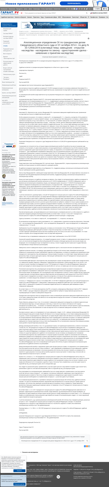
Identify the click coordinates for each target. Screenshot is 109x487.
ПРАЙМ (5, 46)
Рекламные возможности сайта (82, 473)
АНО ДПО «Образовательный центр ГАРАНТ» (7, 102)
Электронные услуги (9, 74)
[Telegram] (89, 446)
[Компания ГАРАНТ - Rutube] (87, 9)
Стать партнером (46, 9)
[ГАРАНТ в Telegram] (79, 9)
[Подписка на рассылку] (67, 9)
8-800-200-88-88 (78, 465)
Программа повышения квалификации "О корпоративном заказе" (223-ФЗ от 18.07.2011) (8, 185)
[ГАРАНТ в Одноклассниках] (84, 9)
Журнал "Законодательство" (9, 57)
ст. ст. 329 (38, 408)
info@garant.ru (47, 481)
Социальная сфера (51, 17)
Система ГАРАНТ (8, 33)
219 (56, 153)
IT (88, 17)
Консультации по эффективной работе (8, 63)
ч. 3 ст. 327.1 (32, 390)
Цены (25, 9)
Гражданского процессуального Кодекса (41, 401)
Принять (19, 471)
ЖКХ (59, 17)
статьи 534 (67, 236)
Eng (106, 8)
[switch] (22, 13)
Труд (42, 17)
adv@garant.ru (101, 472)
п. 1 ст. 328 (32, 408)
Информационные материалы (7, 89)
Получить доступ (19, 484)
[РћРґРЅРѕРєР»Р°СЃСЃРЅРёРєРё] (87, 446)
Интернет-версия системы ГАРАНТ (8, 37)
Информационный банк (9, 85)
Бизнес (29, 17)
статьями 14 (64, 186)
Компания (4, 9)
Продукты (19, 9)
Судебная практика (7, 17)
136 (58, 153)
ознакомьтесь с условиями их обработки (11, 468)
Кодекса (81, 282)
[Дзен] (74, 9)
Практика (36, 17)
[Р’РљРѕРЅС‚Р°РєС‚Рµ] (85, 446)
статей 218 (51, 153)
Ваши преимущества (8, 82)
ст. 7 (26, 281)
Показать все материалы (30, 452)
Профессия (94, 17)
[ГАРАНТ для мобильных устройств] (69, 9)
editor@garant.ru (98, 469)
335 (42, 408)
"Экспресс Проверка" (6, 78)
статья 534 (79, 274)
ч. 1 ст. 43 (34, 356)
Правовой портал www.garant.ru (8, 49)
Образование (66, 17)
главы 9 (55, 157)
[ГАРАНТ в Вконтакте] (72, 9)
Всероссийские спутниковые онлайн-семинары (8, 69)
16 (70, 186)
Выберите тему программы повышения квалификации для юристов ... (7, 203)
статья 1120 (47, 264)
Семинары (36, 9)
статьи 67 (65, 256)
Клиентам (57, 9)
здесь (65, 57)
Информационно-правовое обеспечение (9, 25)
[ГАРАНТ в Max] (77, 9)
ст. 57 (31, 289)
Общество (83, 17)
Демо (30, 9)
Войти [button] (98, 8)
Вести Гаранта (7, 53)
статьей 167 (45, 195)
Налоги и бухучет (20, 17)
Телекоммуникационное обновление (9, 96)
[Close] (25, 476)
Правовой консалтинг (6, 42)
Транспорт (75, 17)
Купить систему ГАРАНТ (9, 93)
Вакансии (12, 9)
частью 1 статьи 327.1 (67, 214)
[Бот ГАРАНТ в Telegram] (82, 9)
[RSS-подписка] (89, 9)
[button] (98, 13)
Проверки (102, 17)
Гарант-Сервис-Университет (33, 484)
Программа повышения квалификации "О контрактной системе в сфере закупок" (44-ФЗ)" (8, 157)
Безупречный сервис (7, 29)
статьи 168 (65, 228)
